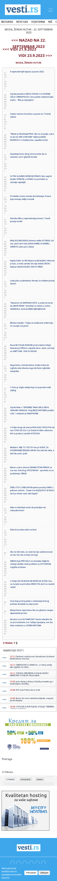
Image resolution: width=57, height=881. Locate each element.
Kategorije (25, 779)
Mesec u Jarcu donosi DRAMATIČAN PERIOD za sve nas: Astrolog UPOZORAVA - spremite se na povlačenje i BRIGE (32, 470)
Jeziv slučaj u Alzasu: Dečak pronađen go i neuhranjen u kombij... (31, 682)
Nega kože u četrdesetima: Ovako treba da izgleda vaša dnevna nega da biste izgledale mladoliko (30, 368)
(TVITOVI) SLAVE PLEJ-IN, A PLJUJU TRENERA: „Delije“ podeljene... (32, 707)
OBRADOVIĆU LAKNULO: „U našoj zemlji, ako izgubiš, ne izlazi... (31, 666)
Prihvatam (31, 872)
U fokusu (10, 779)
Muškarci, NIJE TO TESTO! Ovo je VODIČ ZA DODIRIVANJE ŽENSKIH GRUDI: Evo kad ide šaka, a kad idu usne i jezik (32, 450)
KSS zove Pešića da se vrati (28, 690)
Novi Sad (22, 21)
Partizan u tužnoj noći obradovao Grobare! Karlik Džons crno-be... (32, 657)
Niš (50, 21)
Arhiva (40, 779)
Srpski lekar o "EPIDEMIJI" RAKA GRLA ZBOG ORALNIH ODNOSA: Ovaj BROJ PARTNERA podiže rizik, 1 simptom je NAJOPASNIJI (32, 410)
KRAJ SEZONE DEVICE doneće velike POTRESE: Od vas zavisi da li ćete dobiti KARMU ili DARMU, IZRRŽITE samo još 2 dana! (32, 243)
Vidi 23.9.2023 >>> (35, 55)
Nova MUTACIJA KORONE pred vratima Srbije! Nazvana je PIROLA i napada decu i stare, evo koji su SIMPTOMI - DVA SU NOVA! (32, 348)
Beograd (7, 21)
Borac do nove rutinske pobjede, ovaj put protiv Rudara (31, 699)
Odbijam (44, 872)
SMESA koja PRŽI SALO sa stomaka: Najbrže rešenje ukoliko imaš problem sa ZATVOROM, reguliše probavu (30, 564)
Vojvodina (38, 21)
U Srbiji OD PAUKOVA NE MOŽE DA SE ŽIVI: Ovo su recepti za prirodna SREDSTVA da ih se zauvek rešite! (32, 584)
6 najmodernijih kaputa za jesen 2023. (27, 71)
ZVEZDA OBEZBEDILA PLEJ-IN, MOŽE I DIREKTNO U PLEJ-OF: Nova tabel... (29, 674)
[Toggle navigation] (50, 10)
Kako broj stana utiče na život (23, 529)
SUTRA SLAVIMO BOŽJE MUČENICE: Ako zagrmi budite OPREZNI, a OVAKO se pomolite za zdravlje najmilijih (31, 179)
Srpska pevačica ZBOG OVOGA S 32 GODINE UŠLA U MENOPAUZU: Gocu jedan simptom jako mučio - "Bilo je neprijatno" (32, 97)
